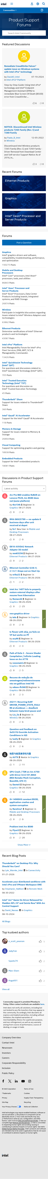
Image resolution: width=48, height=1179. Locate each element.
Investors (6, 1052)
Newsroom (7, 1047)
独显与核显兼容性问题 (20, 753)
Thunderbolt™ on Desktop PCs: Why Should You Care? (20, 865)
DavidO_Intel (13, 76)
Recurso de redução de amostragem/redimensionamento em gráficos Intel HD (25, 680)
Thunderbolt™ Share (12, 399)
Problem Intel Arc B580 (21, 826)
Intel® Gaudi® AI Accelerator (16, 415)
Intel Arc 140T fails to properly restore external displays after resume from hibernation (25, 592)
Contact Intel (8, 1042)
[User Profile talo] (4, 614)
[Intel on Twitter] (10, 1081)
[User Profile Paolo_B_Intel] (24, 117)
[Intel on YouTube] (23, 1081)
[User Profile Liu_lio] (4, 702)
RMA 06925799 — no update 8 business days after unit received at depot (25, 522)
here (42, 1004)
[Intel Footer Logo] (5, 1155)
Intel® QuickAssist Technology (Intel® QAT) (17, 363)
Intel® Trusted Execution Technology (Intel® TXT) (14, 381)
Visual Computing (11, 445)
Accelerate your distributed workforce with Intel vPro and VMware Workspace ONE (23, 883)
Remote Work (35, 888)
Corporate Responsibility (14, 1062)
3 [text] (36, 164)
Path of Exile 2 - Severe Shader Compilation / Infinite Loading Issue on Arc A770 (25, 656)
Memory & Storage (11, 428)
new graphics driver (19, 613)
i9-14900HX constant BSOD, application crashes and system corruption (24, 802)
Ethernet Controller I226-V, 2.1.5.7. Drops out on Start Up (25, 569)
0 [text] (14, 512)
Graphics (6, 252)
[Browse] (9, 12)
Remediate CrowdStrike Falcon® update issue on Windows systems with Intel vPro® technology (21, 68)
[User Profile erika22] (4, 568)
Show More (23, 844)
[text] (34, 103)
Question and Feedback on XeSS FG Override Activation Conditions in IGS (24, 732)
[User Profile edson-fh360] (4, 678)
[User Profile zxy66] (4, 632)
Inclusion (6, 1068)
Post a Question (24, 242)
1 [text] (14, 581)
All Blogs (6, 921)
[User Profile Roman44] (4, 590)
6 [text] (36, 103)
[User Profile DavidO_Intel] (24, 56)
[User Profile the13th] (4, 495)
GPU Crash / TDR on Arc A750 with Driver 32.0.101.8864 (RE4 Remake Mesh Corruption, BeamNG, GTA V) (25, 776)
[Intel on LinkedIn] (16, 1081)
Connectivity (34, 870)
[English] (38, 4)
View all (5, 989)
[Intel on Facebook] (3, 1081)
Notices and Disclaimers (21, 1122)
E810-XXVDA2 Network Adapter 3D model (21, 548)
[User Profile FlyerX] (4, 827)
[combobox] (24, 33)
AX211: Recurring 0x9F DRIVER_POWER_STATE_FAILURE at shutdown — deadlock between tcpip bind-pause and (25, 706)
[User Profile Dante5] (4, 772)
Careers (5, 1057)
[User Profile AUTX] (4, 754)
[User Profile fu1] (4, 520)
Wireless (11, 140)
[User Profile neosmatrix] (4, 653)
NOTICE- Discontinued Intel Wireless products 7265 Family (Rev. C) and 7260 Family (22, 129)
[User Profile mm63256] (4, 547)
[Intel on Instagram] (29, 1081)
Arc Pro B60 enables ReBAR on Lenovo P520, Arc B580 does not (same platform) (25, 497)
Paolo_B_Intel (13, 137)
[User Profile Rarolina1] (4, 800)
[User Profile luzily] (4, 730)
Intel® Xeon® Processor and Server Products (15, 289)
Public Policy (8, 1073)
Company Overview (11, 1037)
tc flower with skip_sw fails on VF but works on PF (25, 633)
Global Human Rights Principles (13, 1128)
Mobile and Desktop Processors (12, 271)
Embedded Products (12, 458)
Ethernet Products (11, 328)
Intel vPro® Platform (16, 79)
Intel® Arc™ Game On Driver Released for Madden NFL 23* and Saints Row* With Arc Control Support (23, 902)
